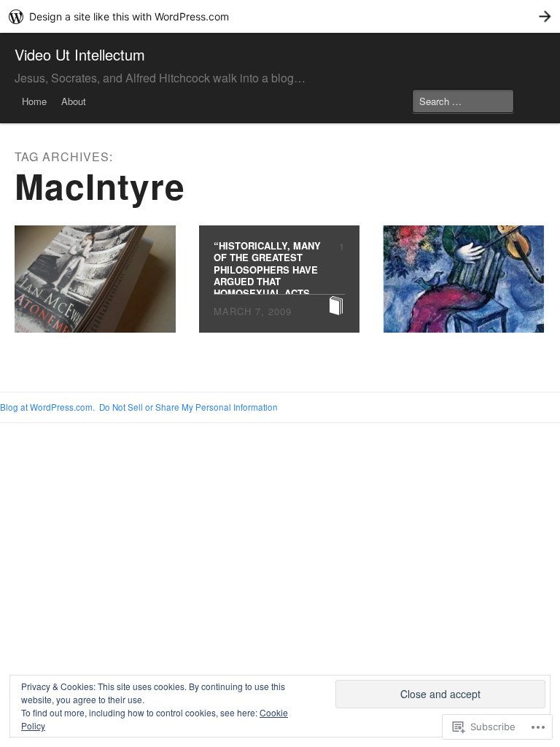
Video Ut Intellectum (80, 54)
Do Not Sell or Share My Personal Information (188, 407)
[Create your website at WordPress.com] (280, 16)
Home (34, 101)
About (73, 101)
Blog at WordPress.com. (47, 407)
